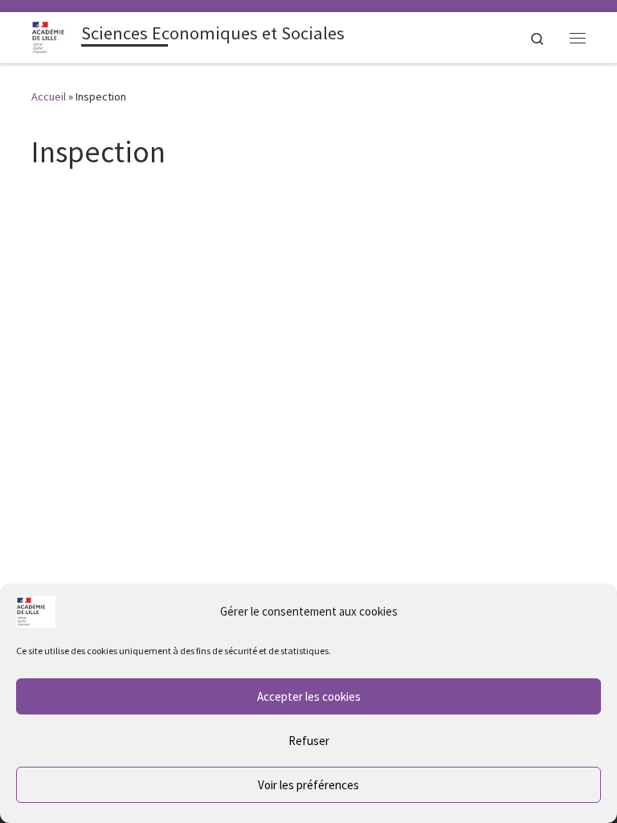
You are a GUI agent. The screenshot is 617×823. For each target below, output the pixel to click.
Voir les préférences (308, 784)
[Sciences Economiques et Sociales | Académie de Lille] (53, 35)
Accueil (48, 96)
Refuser (308, 740)
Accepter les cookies (309, 696)
